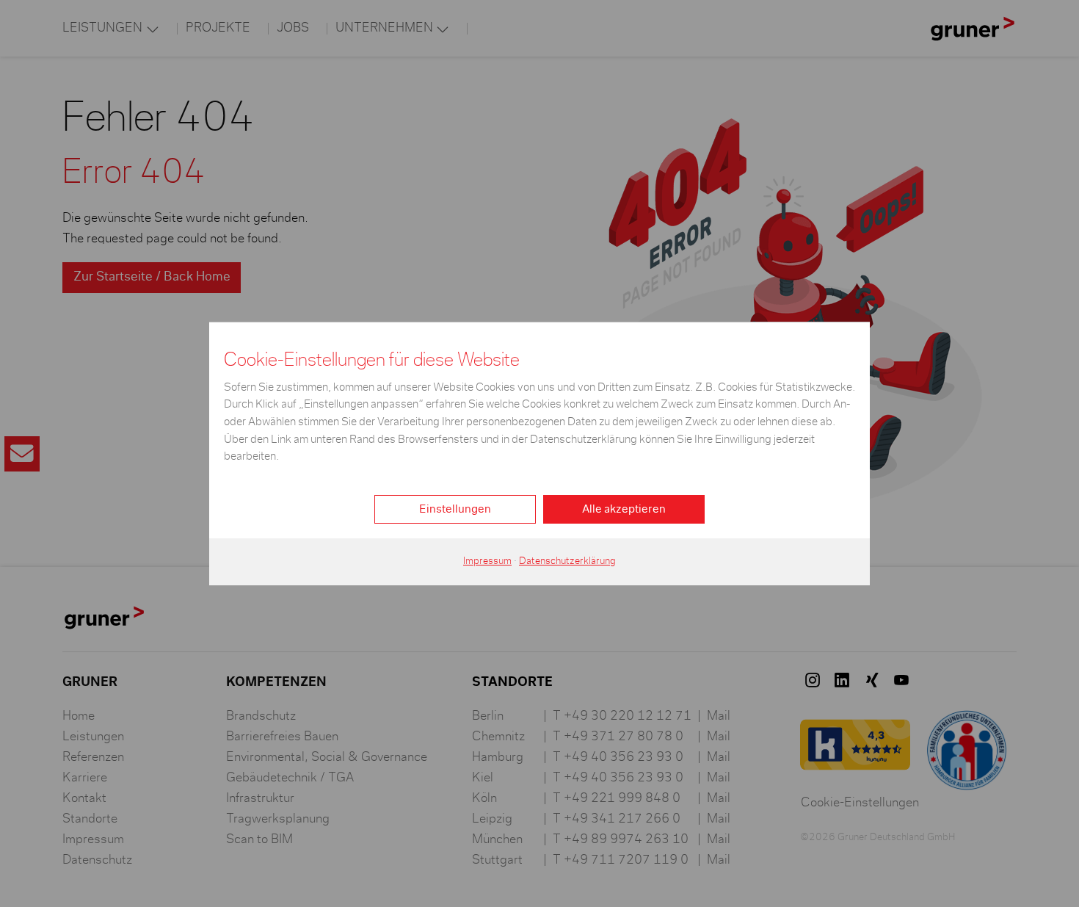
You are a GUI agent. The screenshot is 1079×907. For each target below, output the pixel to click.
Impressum (487, 561)
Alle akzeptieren (624, 509)
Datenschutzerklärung (567, 561)
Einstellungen (455, 509)
